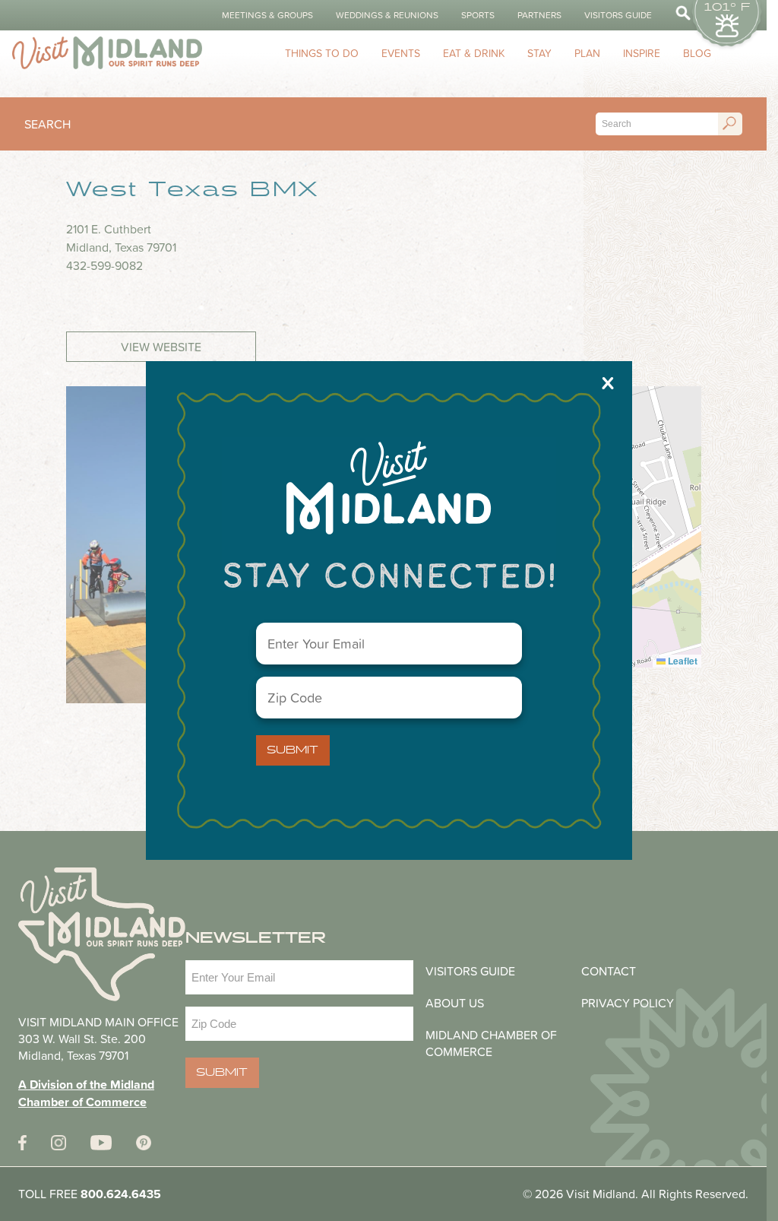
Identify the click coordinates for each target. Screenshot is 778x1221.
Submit (292, 750)
